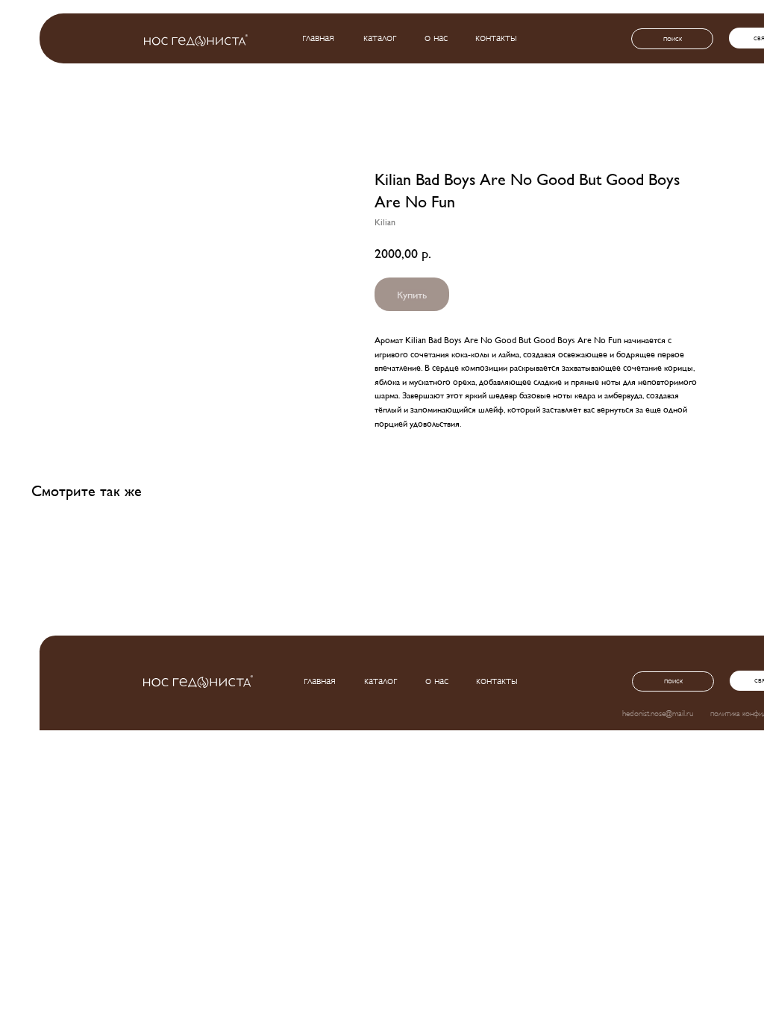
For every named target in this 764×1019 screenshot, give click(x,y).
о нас (436, 37)
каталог (379, 37)
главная (318, 37)
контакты (496, 37)
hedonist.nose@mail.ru (657, 713)
